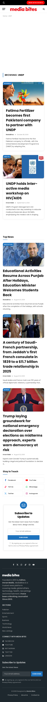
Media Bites (31, 691)
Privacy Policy (24, 546)
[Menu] (3, 9)
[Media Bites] (23, 9)
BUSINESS (7, 83)
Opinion (7, 316)
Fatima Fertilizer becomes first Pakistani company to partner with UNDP (23, 120)
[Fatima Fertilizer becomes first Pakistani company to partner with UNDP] (23, 93)
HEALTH (6, 156)
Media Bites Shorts (36, 3)
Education (8, 244)
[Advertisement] (23, 44)
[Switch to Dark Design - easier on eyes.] (3, 3)
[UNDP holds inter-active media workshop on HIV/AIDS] (23, 166)
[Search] (43, 9)
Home (5, 16)
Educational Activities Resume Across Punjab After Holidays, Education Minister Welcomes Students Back (23, 282)
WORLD (6, 390)
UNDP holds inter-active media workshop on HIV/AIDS (21, 191)
